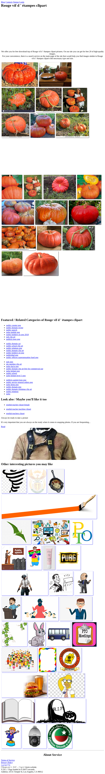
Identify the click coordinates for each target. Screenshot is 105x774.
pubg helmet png (13, 371)
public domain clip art (15, 350)
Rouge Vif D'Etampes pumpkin (51, 83)
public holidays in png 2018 (17, 335)
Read (3, 426)
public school (11, 373)
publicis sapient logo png (16, 380)
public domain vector (14, 328)
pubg (8, 394)
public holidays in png (15, 353)
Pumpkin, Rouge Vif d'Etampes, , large (9, 271)
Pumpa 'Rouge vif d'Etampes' (88, 196)
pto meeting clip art (14, 364)
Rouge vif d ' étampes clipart (73, 247)
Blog (3, 2)
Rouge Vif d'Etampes (31, 272)
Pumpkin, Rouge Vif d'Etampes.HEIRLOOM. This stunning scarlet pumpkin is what (11, 192)
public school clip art (14, 346)
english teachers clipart (15, 413)
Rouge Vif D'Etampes (32, 196)
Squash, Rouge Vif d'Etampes (42, 134)
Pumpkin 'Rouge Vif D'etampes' (47, 221)
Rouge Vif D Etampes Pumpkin (74, 109)
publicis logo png (13, 339)
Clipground (13, 766)
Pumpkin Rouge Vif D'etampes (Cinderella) (18, 83)
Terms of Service (8, 760)
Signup (16, 2)
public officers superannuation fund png (22, 357)
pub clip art (10, 337)
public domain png (13, 387)
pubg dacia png (12, 366)
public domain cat (13, 343)
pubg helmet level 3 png (16, 376)
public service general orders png (19, 382)
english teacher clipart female (18, 405)
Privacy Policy (7, 762)
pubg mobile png (13, 332)
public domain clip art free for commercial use (24, 369)
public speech (11, 330)
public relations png (14, 348)
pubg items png (12, 385)
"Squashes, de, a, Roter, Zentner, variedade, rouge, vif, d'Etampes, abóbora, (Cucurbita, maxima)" (18, 245)
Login (21, 2)
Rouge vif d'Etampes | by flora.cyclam (83, 221)
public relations (12, 391)
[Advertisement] (52, 29)
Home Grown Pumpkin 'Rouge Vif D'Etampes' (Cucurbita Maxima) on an (71, 133)
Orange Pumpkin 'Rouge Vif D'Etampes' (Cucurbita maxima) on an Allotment (48, 107)
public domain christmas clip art (19, 389)
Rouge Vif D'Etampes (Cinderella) (14, 221)
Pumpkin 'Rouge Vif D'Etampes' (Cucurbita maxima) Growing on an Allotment (15, 132)
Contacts (9, 2)
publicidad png (12, 355)
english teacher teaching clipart (18, 409)
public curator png (13, 325)
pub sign (9, 362)
